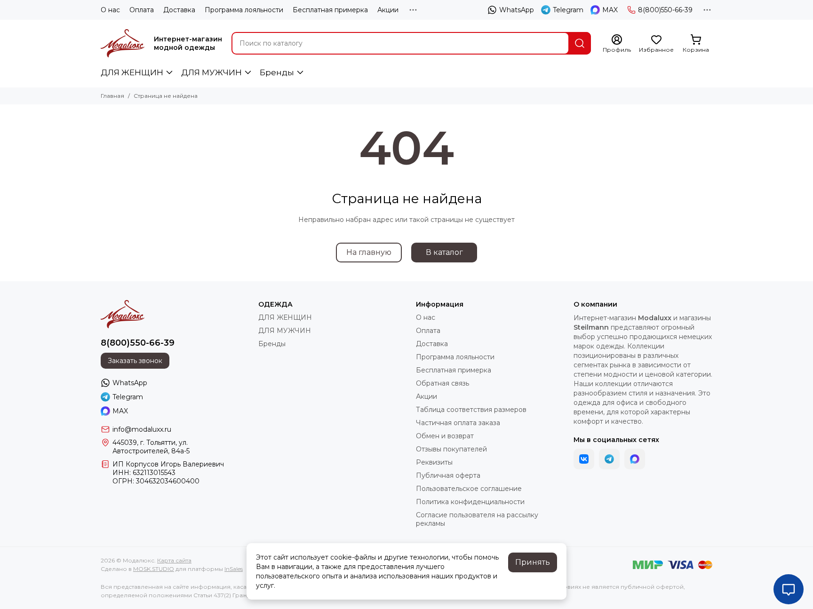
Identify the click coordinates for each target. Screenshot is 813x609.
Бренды (277, 72)
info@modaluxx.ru (141, 429)
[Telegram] (609, 459)
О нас (110, 10)
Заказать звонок (135, 360)
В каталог (444, 252)
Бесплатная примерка (330, 10)
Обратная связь (442, 383)
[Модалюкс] (122, 43)
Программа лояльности (244, 10)
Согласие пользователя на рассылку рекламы (477, 519)
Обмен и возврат (445, 436)
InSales (233, 568)
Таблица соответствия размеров (471, 409)
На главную (368, 252)
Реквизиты (434, 462)
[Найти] (579, 43)
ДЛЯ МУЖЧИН (211, 72)
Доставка (179, 10)
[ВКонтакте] (584, 459)
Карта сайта (174, 560)
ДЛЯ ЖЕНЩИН (132, 72)
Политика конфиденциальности (470, 502)
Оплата (141, 10)
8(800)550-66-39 (665, 10)
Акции (388, 10)
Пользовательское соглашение (469, 488)
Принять (532, 562)
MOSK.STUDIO (153, 568)
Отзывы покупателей (451, 449)
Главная (112, 95)
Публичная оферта (448, 475)
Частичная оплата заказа (458, 423)
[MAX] (634, 459)
